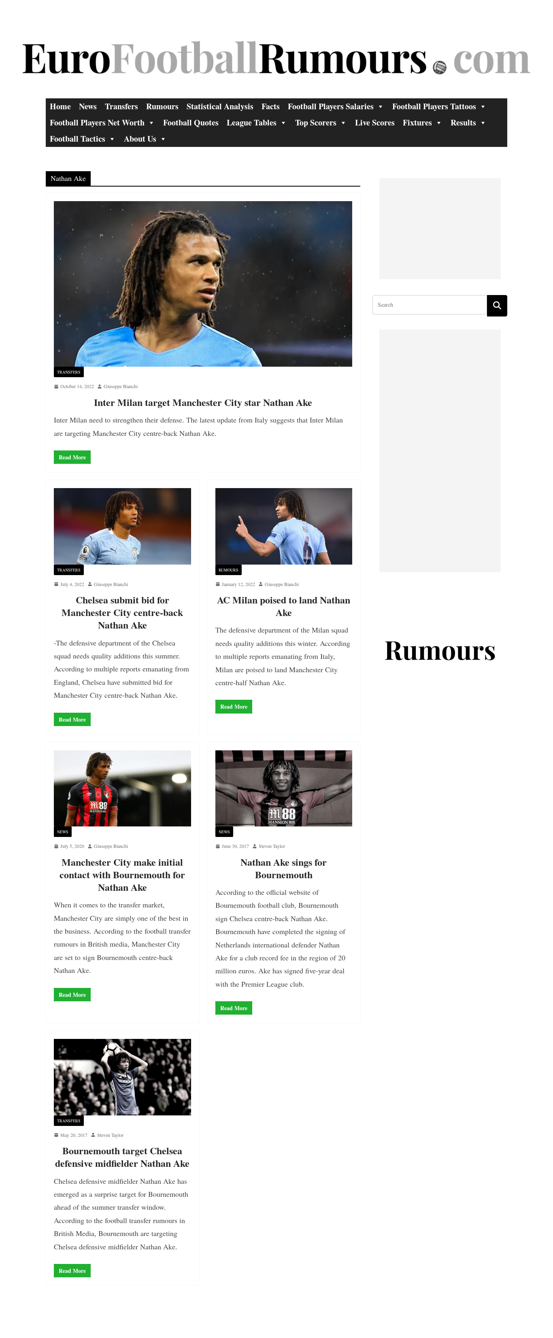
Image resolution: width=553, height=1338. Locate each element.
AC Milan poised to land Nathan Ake (283, 606)
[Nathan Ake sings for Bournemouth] (284, 788)
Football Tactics (77, 138)
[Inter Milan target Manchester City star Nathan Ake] (203, 284)
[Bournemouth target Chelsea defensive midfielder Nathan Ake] (122, 1077)
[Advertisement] (440, 228)
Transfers (121, 106)
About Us (140, 138)
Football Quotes (191, 122)
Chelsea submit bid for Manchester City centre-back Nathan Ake (122, 612)
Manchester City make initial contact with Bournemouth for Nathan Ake (122, 874)
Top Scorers (315, 122)
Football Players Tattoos (434, 106)
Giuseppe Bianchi (121, 386)
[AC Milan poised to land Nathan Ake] (284, 526)
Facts (271, 106)
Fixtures (417, 122)
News (88, 106)
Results (463, 122)
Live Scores (375, 122)
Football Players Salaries (331, 106)
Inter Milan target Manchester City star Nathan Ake (203, 402)
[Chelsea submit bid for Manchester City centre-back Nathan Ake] (122, 526)
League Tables (251, 122)
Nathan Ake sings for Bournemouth (283, 868)
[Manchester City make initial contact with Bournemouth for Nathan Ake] (122, 788)
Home (60, 106)
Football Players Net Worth (97, 122)
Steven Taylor (272, 846)
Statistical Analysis (220, 106)
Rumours (162, 106)
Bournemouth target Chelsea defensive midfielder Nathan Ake (122, 1156)
